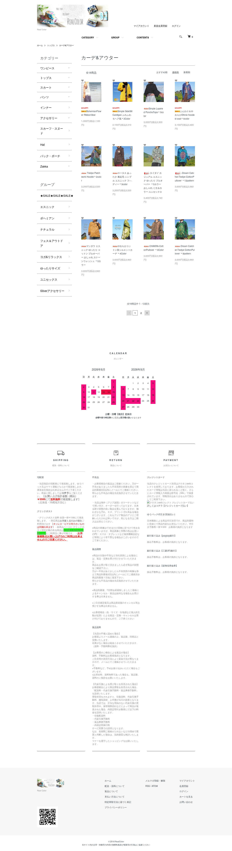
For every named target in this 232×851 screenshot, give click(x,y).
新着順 (187, 72)
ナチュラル (47, 229)
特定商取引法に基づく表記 (118, 801)
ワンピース (47, 68)
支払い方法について (115, 796)
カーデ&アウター (66, 45)
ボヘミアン (47, 218)
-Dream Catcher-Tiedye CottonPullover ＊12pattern (184, 176)
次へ (147, 312)
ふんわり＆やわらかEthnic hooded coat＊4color (185, 115)
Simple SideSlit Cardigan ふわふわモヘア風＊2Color (122, 115)
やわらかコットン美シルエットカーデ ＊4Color (122, 249)
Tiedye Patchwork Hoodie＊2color (91, 176)
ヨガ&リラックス (51, 257)
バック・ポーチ (50, 156)
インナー (46, 107)
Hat (42, 144)
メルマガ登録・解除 (155, 780)
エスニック (47, 207)
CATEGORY (88, 37)
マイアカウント (141, 25)
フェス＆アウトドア (51, 243)
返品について (111, 791)
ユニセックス (48, 279)
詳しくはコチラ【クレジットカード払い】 (168, 505)
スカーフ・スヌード (51, 130)
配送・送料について (115, 786)
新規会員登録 (160, 25)
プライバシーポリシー (116, 807)
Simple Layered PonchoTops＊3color (154, 112)
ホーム (40, 45)
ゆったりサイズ (50, 268)
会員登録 (183, 786)
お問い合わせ (186, 801)
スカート (46, 87)
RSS (147, 786)
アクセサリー (48, 118)
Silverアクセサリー (52, 291)
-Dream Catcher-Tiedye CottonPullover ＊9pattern (185, 249)
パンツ (44, 97)
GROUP (115, 37)
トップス (51, 45)
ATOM (155, 786)
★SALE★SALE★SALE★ (56, 195)
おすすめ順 (161, 72)
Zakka (44, 166)
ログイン (176, 25)
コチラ (65, 493)
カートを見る (186, 796)
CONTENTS (143, 37)
